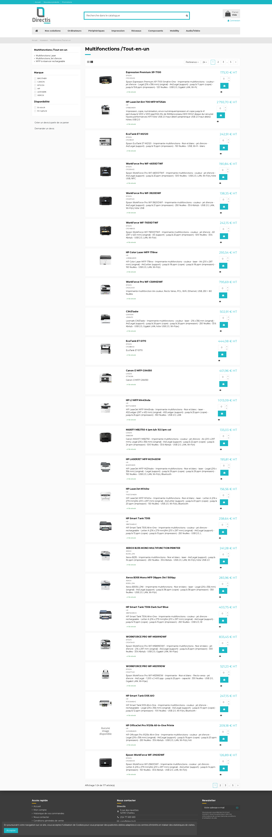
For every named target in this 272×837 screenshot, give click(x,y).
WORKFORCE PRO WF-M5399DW (145, 666)
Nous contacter (41, 817)
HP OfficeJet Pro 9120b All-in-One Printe (150, 725)
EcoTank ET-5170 (136, 341)
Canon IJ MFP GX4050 (139, 370)
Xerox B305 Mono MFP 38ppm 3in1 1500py (151, 577)
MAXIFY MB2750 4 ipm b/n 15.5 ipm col (148, 429)
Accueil (38, 2)
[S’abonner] (237, 807)
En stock (41, 107)
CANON (129, 374)
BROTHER (42, 78)
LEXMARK (130, 315)
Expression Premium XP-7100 (143, 72)
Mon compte (40, 810)
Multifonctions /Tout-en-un (50, 50)
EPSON (129, 75)
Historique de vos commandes (49, 813)
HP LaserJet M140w (137, 489)
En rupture (42, 111)
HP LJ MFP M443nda (138, 400)
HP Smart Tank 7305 (138, 518)
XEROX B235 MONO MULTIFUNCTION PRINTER (153, 548)
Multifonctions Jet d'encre (49, 58)
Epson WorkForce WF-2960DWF (145, 755)
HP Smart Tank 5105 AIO (140, 695)
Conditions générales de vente (49, 820)
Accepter (11, 830)
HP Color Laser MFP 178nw (142, 252)
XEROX (128, 551)
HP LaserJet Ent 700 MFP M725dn (146, 102)
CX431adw (132, 311)
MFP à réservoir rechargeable (50, 61)
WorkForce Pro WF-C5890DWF (144, 282)
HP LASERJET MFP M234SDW (143, 459)
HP (127, 105)
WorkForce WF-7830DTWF (142, 222)
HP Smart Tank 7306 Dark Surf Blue (147, 607)
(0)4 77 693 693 (127, 817)
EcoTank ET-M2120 (137, 134)
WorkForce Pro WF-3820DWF (143, 193)
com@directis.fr (128, 821)
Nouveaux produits (52, 2)
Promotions (67, 2)
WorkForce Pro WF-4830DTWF (144, 163)
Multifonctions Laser (46, 55)
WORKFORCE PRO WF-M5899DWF (146, 636)
